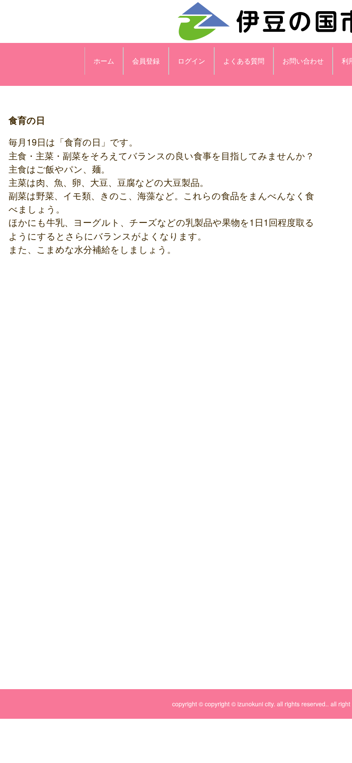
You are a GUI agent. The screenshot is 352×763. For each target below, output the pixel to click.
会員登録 (146, 61)
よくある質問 (243, 61)
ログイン (191, 61)
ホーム (104, 61)
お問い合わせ (303, 61)
